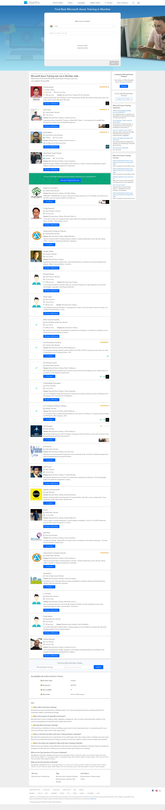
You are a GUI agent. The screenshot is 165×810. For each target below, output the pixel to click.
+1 (107, 202)
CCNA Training (69, 431)
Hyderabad (54, 793)
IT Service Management (71, 475)
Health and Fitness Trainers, (93, 765)
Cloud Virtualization (83, 624)
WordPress (67, 602)
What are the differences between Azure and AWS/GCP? (122, 111)
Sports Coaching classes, (81, 767)
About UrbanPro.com (35, 790)
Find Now (124, 86)
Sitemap (81, 790)
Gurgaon (82, 793)
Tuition (70, 3)
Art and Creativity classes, (44, 767)
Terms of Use (46, 790)
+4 (107, 420)
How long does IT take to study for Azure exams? (122, 121)
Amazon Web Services (71, 518)
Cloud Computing (69, 161)
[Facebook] (153, 791)
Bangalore (32, 793)
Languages (81, 3)
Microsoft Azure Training (37, 74)
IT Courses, (66, 765)
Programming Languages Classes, (64, 755)
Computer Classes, (81, 755)
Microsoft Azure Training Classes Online (90, 777)
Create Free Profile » (124, 99)
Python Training (69, 368)
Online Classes (57, 3)
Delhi (46, 793)
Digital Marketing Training (72, 236)
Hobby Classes (95, 3)
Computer (67, 118)
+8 (107, 126)
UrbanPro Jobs (66, 790)
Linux (66, 452)
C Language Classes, (65, 757)
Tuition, (49, 765)
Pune (68, 793)
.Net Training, (100, 757)
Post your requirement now (69, 180)
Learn (74, 790)
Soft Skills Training (69, 193)
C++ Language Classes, (51, 757)
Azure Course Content (119, 185)
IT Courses (108, 3)
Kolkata (75, 793)
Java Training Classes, (93, 755)
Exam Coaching (122, 3)
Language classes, (57, 765)
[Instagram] (157, 791)
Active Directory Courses (72, 140)
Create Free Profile (82, 48)
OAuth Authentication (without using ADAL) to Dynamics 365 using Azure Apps (123, 162)
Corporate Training (70, 578)
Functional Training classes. (97, 767)
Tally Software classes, (78, 757)
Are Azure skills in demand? (120, 148)
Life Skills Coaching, (67, 767)
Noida (98, 793)
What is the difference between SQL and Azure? (123, 139)
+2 (107, 377)
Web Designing (69, 348)
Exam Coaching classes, (77, 765)
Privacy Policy (56, 790)
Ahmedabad (90, 793)
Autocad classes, (90, 757)
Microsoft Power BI (70, 216)
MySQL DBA (68, 411)
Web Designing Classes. (48, 759)
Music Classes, (56, 767)
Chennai (40, 793)
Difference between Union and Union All (123, 177)
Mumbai (62, 793)
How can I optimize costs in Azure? (122, 130)
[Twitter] (160, 791)
